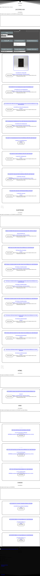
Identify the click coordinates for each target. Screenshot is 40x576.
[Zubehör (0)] (20, 43)
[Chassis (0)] (20, 45)
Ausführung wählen (9, 75)
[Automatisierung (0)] (20, 44)
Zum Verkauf (16, 31)
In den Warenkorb (20, 435)
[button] (0, 287)
